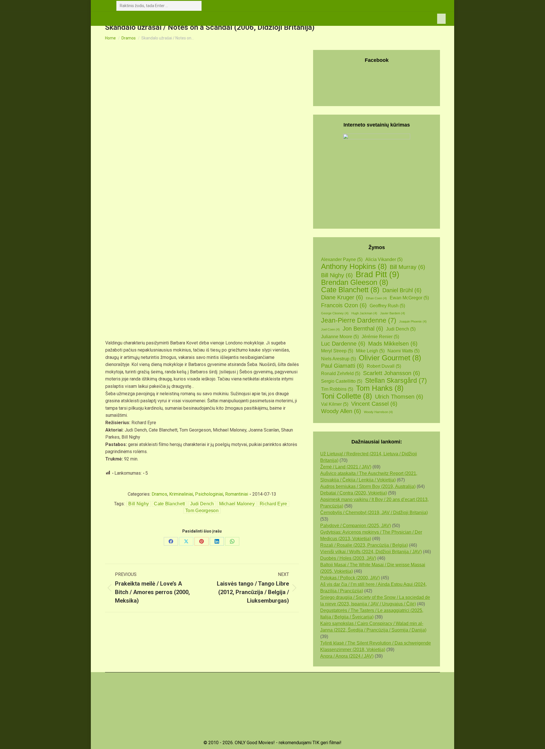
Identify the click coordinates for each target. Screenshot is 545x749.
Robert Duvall (384, 366)
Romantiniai (236, 494)
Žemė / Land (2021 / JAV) (345, 466)
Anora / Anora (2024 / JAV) (347, 656)
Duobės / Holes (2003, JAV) (348, 558)
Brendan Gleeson (354, 282)
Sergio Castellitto (341, 381)
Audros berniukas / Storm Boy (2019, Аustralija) (368, 486)
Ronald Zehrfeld (340, 373)
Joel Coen (330, 329)
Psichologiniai (209, 494)
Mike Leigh (370, 350)
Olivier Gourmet (390, 358)
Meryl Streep (337, 350)
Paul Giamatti (342, 366)
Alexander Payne (341, 259)
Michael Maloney (237, 503)
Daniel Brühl (402, 290)
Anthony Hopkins (354, 266)
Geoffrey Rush (387, 305)
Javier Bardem (392, 313)
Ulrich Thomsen (399, 397)
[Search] (196, 6)
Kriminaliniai (181, 494)
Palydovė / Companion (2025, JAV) (355, 525)
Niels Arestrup (338, 358)
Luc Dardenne (343, 343)
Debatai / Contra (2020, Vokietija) (353, 493)
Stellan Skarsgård (396, 380)
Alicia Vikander (384, 259)
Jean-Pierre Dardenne (358, 320)
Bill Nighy (138, 503)
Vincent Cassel (374, 404)
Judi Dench (202, 503)
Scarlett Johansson (391, 373)
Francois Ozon (344, 305)
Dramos (159, 494)
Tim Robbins (337, 389)
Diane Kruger (342, 297)
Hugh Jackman (364, 313)
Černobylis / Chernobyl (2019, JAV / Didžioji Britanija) (374, 512)
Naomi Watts (403, 350)
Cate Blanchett (169, 503)
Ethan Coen (376, 298)
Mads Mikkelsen (393, 343)
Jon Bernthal (363, 328)
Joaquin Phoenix (413, 321)
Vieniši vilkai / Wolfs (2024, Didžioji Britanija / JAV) (371, 551)
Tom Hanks (380, 388)
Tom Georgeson (202, 510)
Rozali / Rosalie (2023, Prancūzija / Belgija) (364, 545)
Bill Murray (407, 267)
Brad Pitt (377, 274)
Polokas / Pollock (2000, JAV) (350, 577)
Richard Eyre (273, 503)
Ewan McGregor (409, 297)
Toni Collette (346, 396)
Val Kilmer (334, 404)
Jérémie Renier (380, 336)
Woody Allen (341, 411)
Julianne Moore (340, 336)
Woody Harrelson (378, 412)
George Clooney (335, 313)
